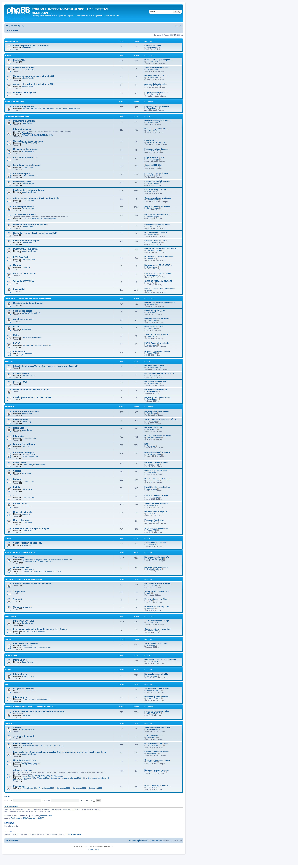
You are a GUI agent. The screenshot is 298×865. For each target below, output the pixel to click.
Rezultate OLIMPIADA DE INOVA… (158, 436)
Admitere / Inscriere (22, 770)
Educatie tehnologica (23, 452)
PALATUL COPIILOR (155, 559)
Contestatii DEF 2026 (153, 165)
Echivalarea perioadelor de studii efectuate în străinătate (40, 629)
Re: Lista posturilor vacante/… (156, 557)
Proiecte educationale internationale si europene (28, 298)
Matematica (18, 428)
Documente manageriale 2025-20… (158, 121)
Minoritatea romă (21, 520)
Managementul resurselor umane (20, 553)
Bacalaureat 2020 (95, 788)
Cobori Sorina (27, 243)
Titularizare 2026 (30, 561)
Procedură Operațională (154, 520)
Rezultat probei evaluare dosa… (157, 397)
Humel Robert (27, 522)
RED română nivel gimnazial (155, 233)
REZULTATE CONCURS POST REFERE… (161, 660)
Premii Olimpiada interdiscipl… (157, 487)
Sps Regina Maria (74, 834)
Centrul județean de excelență (27, 543)
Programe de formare (23, 689)
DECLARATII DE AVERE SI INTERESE (38, 135)
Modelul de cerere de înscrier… (157, 173)
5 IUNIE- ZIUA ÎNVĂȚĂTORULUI (157, 181)
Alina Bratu (26, 446)
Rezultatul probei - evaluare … (156, 389)
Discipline (9, 407)
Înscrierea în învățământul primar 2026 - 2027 (69, 778)
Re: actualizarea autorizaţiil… (156, 674)
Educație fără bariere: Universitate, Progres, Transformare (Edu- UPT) (46, 366)
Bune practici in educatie (25, 273)
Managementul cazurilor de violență (30, 225)
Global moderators (30, 818)
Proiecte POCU (20, 382)
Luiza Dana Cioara (29, 192)
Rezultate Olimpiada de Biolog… (157, 479)
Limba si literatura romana (26, 411)
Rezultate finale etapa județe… (156, 411)
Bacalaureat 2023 (63, 788)
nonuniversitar (152, 753)
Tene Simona (152, 234)
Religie (16, 487)
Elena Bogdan (27, 646)
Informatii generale (22, 129)
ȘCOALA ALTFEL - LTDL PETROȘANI (159, 289)
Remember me (87, 800)
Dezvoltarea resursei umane (26, 165)
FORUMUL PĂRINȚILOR (24, 92)
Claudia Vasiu (27, 267)
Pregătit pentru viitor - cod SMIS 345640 (32, 397)
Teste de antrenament (23, 736)
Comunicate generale (23, 106)
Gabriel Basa (27, 489)
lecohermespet (152, 585)
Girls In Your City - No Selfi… (156, 190)
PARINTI (41, 818)
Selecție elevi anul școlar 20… (156, 543)
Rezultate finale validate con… (156, 76)
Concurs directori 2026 (24, 68)
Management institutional (25, 149)
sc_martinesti (152, 676)
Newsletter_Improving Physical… (158, 351)
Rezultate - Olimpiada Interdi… (157, 462)
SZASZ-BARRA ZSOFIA (32, 108)
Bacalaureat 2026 (31, 788)
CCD (6, 684)
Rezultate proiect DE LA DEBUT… (158, 265)
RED (146, 444)
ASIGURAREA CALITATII (25, 214)
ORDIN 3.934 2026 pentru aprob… (158, 60)
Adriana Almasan (61, 108)
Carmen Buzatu (153, 159)
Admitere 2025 (43, 778)
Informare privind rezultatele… (156, 106)
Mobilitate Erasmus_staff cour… (157, 319)
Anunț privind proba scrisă (155, 84)
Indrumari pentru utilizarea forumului (31, 45)
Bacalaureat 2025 (47, 788)
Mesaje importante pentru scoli (28, 303)
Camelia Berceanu (29, 438)
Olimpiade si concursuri (24, 760)
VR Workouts (28, 354)
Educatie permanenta (23, 206)
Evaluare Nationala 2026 (33, 746)
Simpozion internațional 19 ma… (157, 591)
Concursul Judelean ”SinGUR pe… (158, 273)
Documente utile (30, 647)
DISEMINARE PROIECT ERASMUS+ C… (160, 303)
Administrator (27, 48)
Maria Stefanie (74, 108)
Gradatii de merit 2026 (32, 571)
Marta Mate (27, 218)
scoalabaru (151, 645)
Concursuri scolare (22, 607)
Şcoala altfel (19, 289)
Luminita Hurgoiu (28, 184)
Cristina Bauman (48, 108)
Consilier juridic (152, 62)
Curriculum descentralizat (25, 157)
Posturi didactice (45, 647)
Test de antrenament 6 (153, 736)
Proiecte (9, 361)
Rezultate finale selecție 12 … (156, 366)
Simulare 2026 (28, 730)
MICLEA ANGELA (153, 713)
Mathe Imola (26, 514)
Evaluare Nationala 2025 (55, 746)
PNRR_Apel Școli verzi (153, 326)
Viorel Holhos (27, 430)
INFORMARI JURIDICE (23, 621)
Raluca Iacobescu (29, 691)
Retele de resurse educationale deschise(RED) (35, 233)
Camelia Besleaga (28, 376)
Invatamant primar (22, 182)
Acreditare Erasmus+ (23, 319)
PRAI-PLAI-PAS (20, 257)
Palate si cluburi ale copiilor (26, 240)
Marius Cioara (28, 631)
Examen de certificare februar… (157, 752)
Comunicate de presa (14, 102)
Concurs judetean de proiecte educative (32, 584)
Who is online (11, 806)
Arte (15, 495)
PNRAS (16, 343)
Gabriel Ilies (26, 715)
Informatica (18, 436)
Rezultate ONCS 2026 (153, 428)
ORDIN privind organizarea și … (157, 786)
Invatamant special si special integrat (31, 528)
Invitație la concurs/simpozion (156, 607)
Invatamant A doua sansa (25, 249)
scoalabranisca (46, 816)
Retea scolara (11, 655)
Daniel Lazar (27, 465)
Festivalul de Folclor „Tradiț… (156, 240)
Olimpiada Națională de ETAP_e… (158, 452)
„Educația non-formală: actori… (157, 688)
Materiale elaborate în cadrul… (156, 382)
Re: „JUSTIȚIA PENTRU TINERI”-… (158, 583)
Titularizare (18, 557)
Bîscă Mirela (26, 473)
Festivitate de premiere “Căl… (156, 711)
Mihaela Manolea (28, 70)
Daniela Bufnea (27, 167)
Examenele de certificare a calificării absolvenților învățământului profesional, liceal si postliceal (59, 752)
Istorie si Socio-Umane (24, 444)
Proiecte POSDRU (21, 374)
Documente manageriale (24, 121)
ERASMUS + (19, 351)
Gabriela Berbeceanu (30, 175)
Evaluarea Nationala (22, 744)
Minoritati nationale (22, 512)
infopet (149, 601)
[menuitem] (21, 26)
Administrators (16, 818)
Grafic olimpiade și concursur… (157, 760)
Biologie (17, 479)
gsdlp (149, 291)
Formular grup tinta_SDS (154, 311)
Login (7, 797)
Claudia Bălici (152, 321)
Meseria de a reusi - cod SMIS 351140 (31, 389)
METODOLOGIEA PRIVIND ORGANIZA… (161, 249)
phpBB (85, 846)
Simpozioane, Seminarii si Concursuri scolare (25, 579)
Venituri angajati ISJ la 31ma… (156, 129)
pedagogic (151, 609)
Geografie (18, 471)
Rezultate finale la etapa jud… (156, 512)
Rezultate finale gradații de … (156, 567)
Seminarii (18, 599)
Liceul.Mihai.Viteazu (154, 242)
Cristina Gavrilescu (154, 569)
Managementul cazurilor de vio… (157, 224)
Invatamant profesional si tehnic (28, 190)
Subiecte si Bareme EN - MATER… (158, 727)
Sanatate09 (151, 191)
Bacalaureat (18, 786)
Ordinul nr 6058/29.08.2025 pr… (157, 743)
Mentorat (17, 265)
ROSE (16, 335)
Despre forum (11, 41)
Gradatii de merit (21, 567)
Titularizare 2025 (46, 561)
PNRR (16, 327)
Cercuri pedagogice (30, 456)
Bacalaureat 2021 (79, 788)
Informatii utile (20, 660)
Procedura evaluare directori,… (157, 149)
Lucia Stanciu (152, 131)
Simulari (17, 728)
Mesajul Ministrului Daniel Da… (157, 92)
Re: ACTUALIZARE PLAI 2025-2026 (158, 257)
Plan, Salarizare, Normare (25, 643)
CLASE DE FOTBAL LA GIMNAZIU (158, 281)
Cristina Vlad (26, 545)
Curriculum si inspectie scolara (28, 141)
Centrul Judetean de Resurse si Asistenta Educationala (30, 707)
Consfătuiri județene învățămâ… (157, 198)
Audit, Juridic (11, 616)
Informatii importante (153, 45)
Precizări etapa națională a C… (156, 471)
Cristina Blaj (26, 422)
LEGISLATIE (19, 60)
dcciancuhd (151, 305)
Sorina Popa (26, 506)
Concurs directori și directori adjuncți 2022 (33, 76)
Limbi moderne (20, 419)
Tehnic (8, 670)
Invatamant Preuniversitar (17, 116)
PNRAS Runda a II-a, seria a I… (156, 343)
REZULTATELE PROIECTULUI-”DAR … (160, 373)
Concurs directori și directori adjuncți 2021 (33, 84)
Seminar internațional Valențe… (157, 599)
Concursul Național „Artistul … (157, 206)
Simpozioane (19, 591)
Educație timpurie (21, 173)
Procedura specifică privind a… (157, 697)
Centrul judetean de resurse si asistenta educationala (38, 711)
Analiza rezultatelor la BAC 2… (156, 335)
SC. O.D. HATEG (153, 481)
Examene (9, 723)
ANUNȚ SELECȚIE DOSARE (155, 643)
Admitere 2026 (29, 778)
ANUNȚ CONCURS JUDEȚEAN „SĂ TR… (161, 419)
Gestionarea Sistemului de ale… (157, 629)
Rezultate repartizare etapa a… (156, 770)
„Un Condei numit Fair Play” (156, 503)
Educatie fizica (20, 504)
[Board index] (18, 10)
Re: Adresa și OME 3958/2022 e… (157, 214)
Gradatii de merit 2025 (52, 571)
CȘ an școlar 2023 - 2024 (154, 157)
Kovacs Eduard (28, 676)
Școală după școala (22, 311)
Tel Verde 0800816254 (23, 281)
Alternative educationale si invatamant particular (36, 198)
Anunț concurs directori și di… (157, 67)
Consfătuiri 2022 (151, 141)
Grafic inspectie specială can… (157, 528)
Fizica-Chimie (19, 462)
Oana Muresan (27, 662)
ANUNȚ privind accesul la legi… (157, 621)
